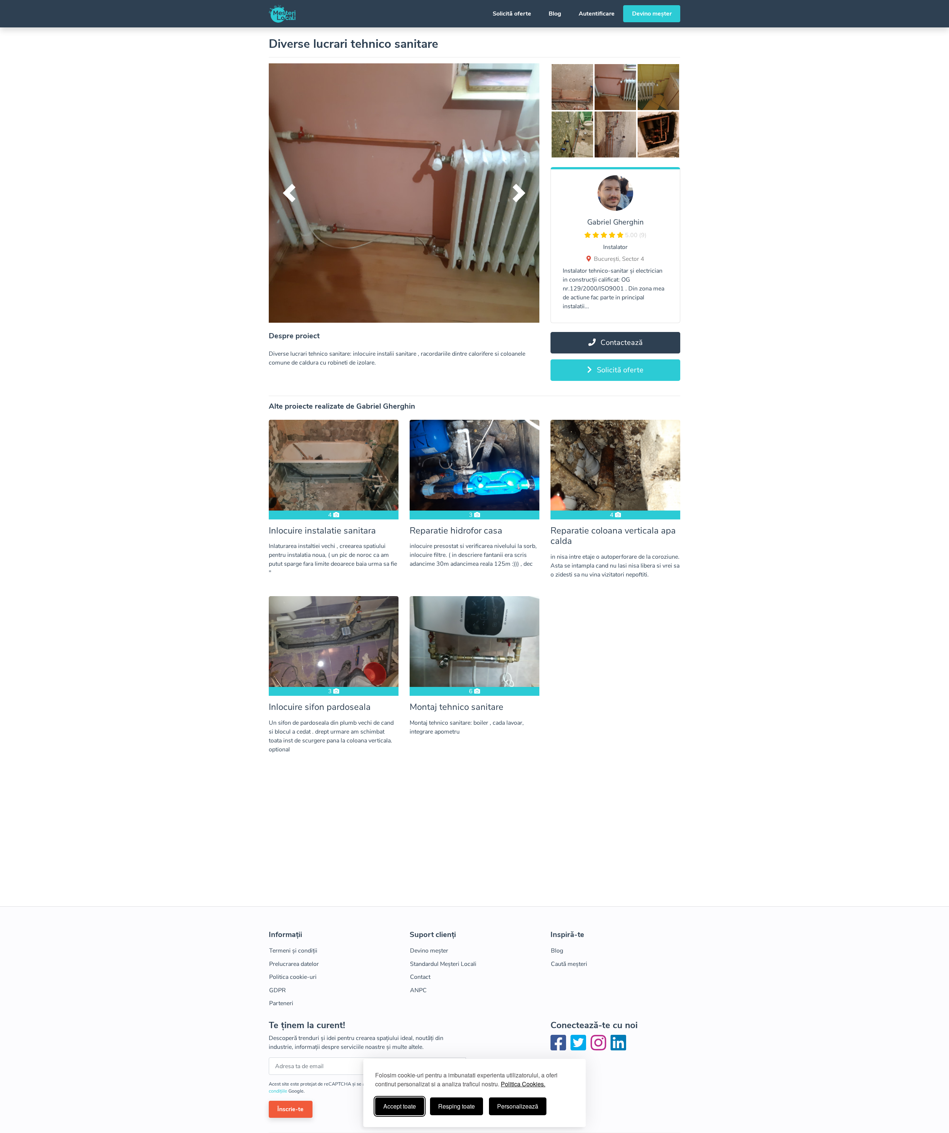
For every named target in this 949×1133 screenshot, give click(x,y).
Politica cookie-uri (293, 977)
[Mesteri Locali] (282, 13)
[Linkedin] (618, 1047)
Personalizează (517, 1106)
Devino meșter (652, 14)
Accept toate (399, 1106)
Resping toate (456, 1106)
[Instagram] (600, 1047)
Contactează (621, 343)
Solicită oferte (512, 14)
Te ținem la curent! (307, 1025)
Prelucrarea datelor (294, 964)
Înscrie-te (290, 1109)
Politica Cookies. (523, 1084)
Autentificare (597, 14)
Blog (555, 14)
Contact (420, 977)
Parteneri (281, 1003)
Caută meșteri (569, 964)
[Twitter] (580, 1047)
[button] (289, 193)
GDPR (277, 990)
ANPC (418, 990)
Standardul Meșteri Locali (443, 964)
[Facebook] (559, 1047)
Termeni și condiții (293, 951)
